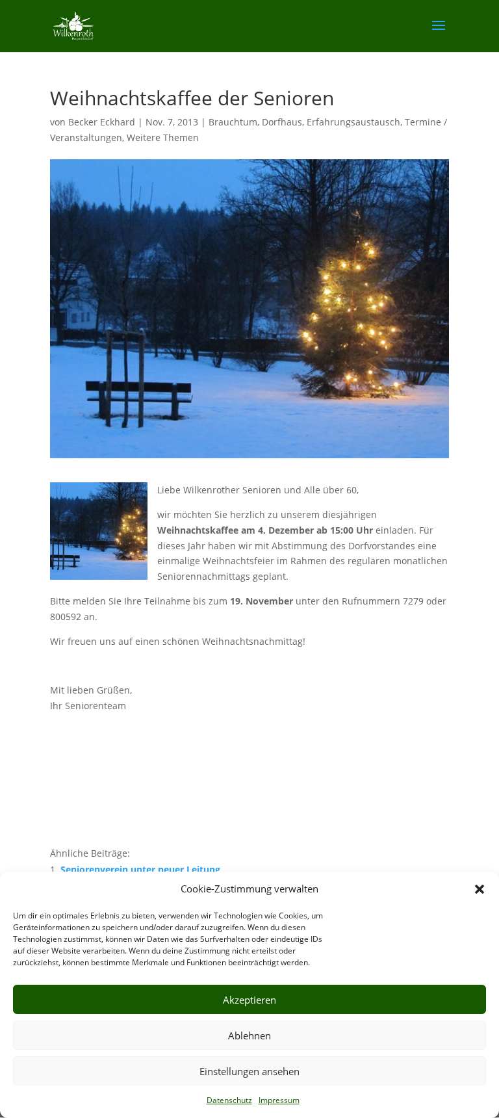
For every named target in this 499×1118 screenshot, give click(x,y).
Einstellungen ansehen (249, 1071)
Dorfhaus (282, 122)
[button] (479, 889)
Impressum (279, 1100)
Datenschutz (229, 1100)
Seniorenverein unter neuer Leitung (140, 869)
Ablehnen (249, 1035)
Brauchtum (233, 122)
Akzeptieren (249, 999)
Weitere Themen (163, 137)
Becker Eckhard (101, 122)
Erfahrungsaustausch (353, 122)
